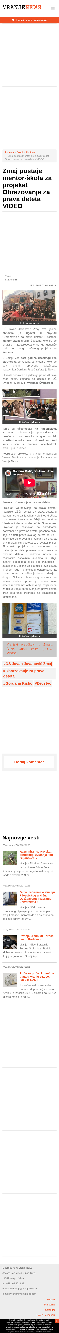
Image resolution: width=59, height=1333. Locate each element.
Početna (9, 152)
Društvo (30, 152)
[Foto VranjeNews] (29, 305)
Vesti (20, 152)
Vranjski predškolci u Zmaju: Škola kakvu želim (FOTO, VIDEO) (30, 649)
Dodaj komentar (29, 762)
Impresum (49, 1309)
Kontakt (51, 1299)
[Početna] (21, 7)
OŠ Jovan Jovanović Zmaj (28, 664)
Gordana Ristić (18, 683)
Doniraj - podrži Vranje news (31, 20)
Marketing (49, 1304)
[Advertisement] (29, 54)
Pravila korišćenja (45, 1314)
